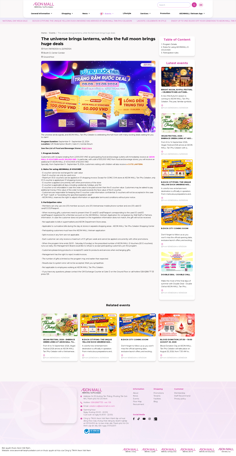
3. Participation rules (169, 53)
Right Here (87, 148)
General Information (40, 13)
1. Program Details (169, 44)
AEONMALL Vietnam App (191, 13)
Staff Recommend (182, 396)
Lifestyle (127, 13)
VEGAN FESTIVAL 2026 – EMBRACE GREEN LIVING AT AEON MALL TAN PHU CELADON (176, 138)
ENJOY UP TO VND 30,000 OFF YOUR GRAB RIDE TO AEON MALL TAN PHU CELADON (165, 21)
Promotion (165, 13)
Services (144, 13)
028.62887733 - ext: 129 (101, 402)
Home (44, 33)
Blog (156, 401)
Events (108, 14)
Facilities (157, 399)
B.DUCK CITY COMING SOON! (174, 228)
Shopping (66, 13)
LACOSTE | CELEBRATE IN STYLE (106, 21)
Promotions (159, 393)
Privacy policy (180, 399)
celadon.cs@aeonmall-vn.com (102, 406)
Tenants (157, 396)
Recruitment (138, 404)
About (135, 393)
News (85, 13)
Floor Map (137, 401)
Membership (179, 393)
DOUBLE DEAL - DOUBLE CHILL (175, 275)
